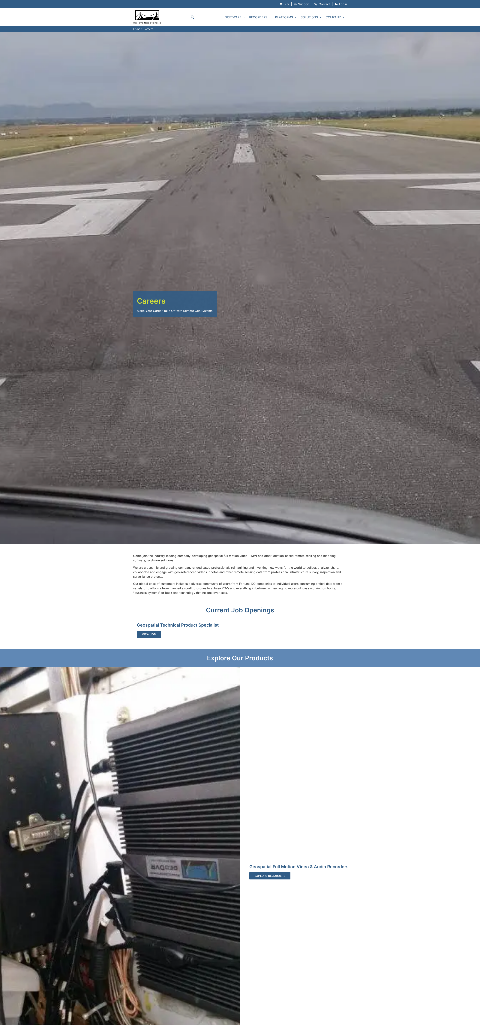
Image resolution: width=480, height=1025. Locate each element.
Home (136, 29)
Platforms (284, 17)
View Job (149, 634)
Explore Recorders (269, 876)
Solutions (309, 17)
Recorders (258, 17)
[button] (192, 17)
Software (233, 17)
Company (333, 17)
